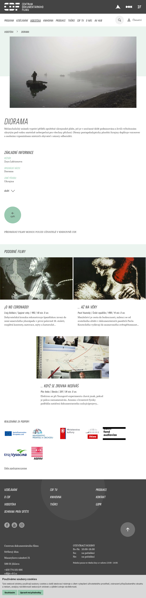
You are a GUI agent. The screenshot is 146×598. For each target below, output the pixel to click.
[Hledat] (119, 20)
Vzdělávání (22, 20)
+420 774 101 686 (13, 569)
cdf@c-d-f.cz (10, 573)
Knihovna (48, 20)
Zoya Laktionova (13, 161)
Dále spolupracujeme (15, 468)
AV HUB (98, 20)
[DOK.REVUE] (129, 7)
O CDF (7, 496)
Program (9, 20)
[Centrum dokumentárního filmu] (12, 7)
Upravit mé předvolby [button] (30, 592)
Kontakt (101, 496)
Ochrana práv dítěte (16, 511)
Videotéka (35, 20)
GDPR (98, 504)
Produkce (61, 20)
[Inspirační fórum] (139, 7)
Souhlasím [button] (10, 592)
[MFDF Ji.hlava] (118, 6)
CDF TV (80, 20)
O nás (89, 20)
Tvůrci (71, 20)
